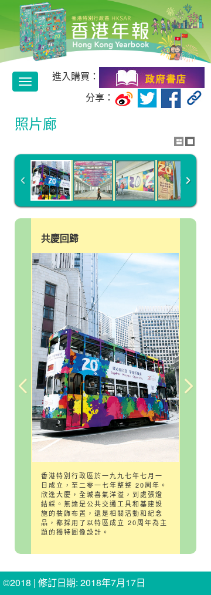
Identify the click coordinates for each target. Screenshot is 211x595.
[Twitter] (147, 97)
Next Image (188, 386)
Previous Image (23, 386)
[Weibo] (124, 97)
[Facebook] (171, 97)
